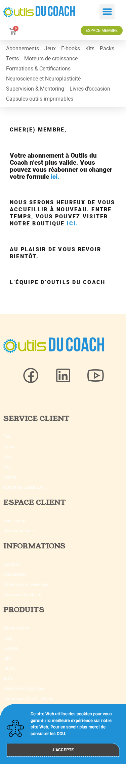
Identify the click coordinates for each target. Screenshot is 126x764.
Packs (107, 48)
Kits (89, 48)
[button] (107, 11)
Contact (10, 447)
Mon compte (14, 521)
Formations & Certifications (38, 68)
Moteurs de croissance (51, 58)
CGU (7, 467)
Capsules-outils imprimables (39, 99)
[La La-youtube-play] (95, 376)
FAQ (7, 437)
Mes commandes (19, 531)
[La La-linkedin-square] (63, 376)
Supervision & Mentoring (35, 89)
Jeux (50, 48)
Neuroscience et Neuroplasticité (43, 78)
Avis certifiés (14, 574)
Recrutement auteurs (22, 594)
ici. (55, 176)
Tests (12, 58)
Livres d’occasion (90, 89)
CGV (7, 457)
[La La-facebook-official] (31, 376)
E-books (70, 48)
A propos (11, 564)
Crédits (9, 477)
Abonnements (22, 48)
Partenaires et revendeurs (26, 584)
